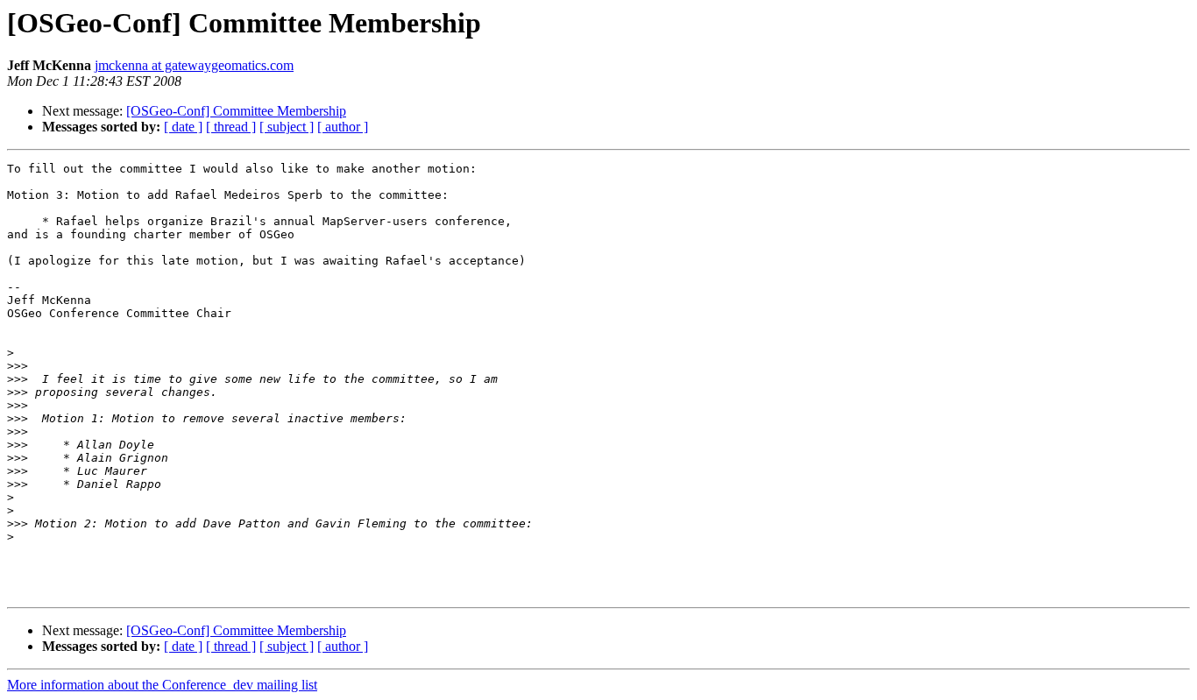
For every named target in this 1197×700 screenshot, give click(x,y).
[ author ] (342, 126)
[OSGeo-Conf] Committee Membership (236, 110)
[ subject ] (286, 126)
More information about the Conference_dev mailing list (162, 684)
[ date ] (183, 126)
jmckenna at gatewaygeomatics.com (194, 65)
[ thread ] (231, 126)
